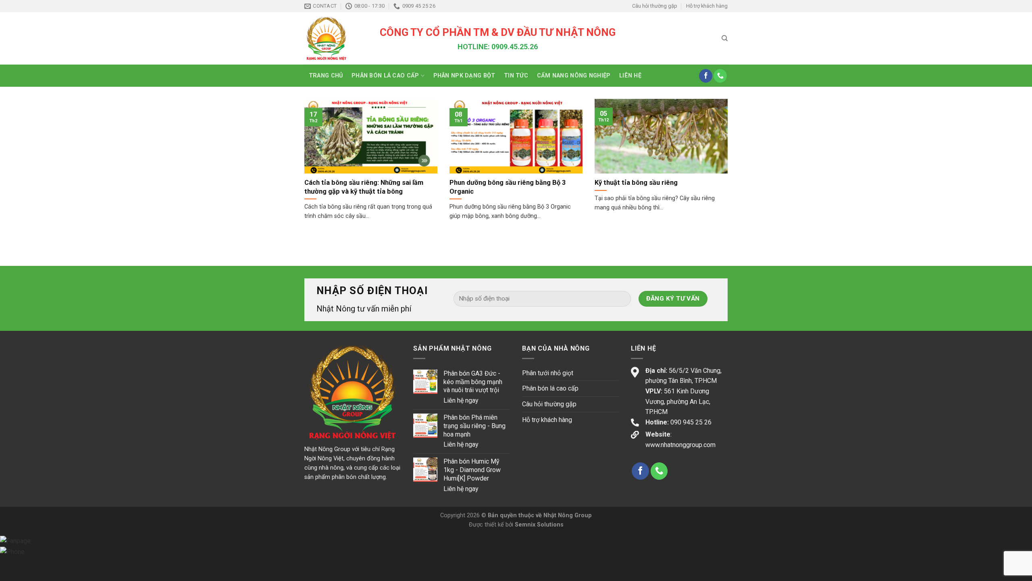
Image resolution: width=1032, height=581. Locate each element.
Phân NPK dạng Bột (464, 75)
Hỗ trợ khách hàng (707, 6)
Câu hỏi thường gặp (654, 6)
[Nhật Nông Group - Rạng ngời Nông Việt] (336, 38)
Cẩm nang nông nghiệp (574, 75)
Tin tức (516, 75)
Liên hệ (630, 75)
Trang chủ (326, 75)
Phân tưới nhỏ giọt (547, 373)
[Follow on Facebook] (705, 76)
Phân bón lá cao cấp (385, 75)
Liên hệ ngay (461, 400)
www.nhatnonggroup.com (680, 445)
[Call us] (720, 76)
